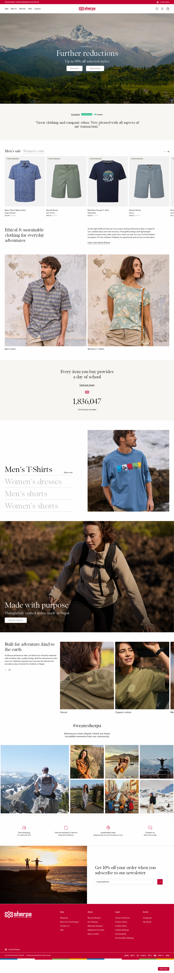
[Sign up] (160, 882)
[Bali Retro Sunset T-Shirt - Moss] (91, 216)
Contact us (64, 926)
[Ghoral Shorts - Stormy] (50, 216)
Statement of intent (96, 930)
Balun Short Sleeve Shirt (15, 210)
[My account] (162, 8)
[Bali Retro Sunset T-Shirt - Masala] (101, 216)
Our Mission (93, 922)
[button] (35, 779)
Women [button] (22, 9)
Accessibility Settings (124, 938)
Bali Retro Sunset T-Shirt (98, 210)
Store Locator (93, 934)
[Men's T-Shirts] (128, 471)
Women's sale (33, 151)
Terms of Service (122, 918)
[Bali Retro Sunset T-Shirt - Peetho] (93, 216)
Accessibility (120, 934)
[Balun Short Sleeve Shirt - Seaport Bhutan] (6, 216)
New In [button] (14, 9)
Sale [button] (6, 9)
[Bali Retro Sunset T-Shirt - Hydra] (103, 216)
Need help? (163, 969)
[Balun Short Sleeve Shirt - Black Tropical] (11, 216)
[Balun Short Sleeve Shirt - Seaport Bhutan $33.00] (25, 181)
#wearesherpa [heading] (87, 726)
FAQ (61, 930)
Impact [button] (38, 9)
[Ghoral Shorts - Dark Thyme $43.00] (66, 181)
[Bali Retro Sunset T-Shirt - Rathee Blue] (96, 216)
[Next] (168, 151)
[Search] (157, 8)
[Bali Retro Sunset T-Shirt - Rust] (98, 216)
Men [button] (30, 9)
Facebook (147, 922)
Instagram (147, 918)
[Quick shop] (42, 204)
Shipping (64, 918)
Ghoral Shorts (52, 210)
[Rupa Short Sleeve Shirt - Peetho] (171, 216)
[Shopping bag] (167, 8)
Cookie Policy (121, 926)
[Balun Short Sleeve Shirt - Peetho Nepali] (8, 216)
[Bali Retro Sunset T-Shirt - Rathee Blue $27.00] (108, 181)
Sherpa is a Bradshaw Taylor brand (38, 955)
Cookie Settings (122, 930)
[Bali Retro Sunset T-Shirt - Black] (88, 216)
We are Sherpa (94, 918)
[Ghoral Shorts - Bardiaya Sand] (52, 216)
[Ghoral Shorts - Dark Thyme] (47, 216)
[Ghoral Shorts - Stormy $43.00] (149, 181)
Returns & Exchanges (69, 922)
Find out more (87, 385)
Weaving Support (95, 926)
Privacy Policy (121, 922)
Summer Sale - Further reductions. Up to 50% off (22, 2)
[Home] (87, 8)
